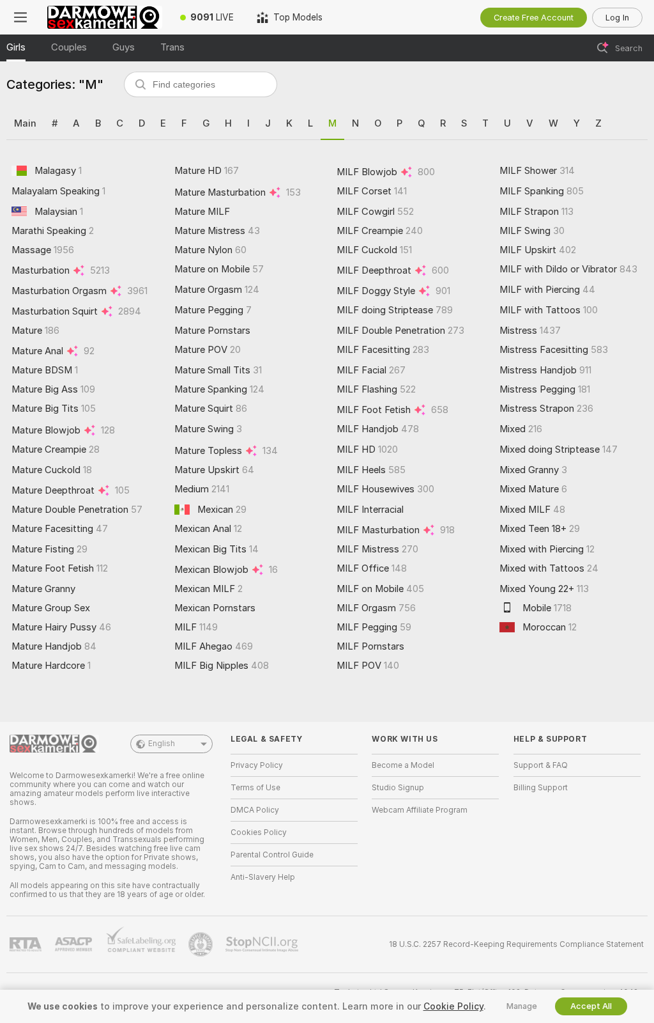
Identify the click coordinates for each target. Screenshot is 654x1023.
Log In (617, 17)
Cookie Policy (453, 1006)
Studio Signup (398, 787)
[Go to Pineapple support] (201, 944)
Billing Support (540, 787)
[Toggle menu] (20, 17)
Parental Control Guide (272, 854)
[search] (200, 84)
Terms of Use (255, 787)
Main (25, 123)
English (161, 743)
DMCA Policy (255, 810)
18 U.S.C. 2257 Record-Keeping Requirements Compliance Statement (516, 944)
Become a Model (403, 765)
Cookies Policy (259, 832)
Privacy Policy (257, 765)
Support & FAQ (540, 765)
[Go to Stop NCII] (263, 944)
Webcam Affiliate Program (420, 810)
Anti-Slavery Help (263, 877)
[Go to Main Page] (105, 17)
